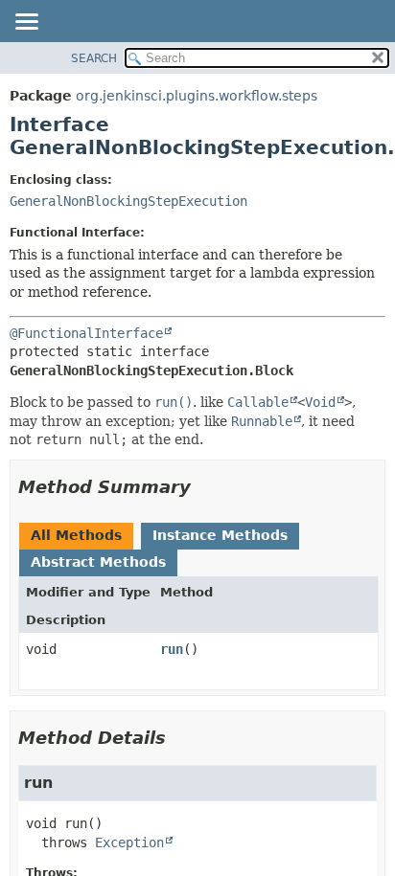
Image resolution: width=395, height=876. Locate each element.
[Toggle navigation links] (26, 23)
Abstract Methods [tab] (98, 562)
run (171, 649)
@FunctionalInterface (86, 333)
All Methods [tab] (76, 535)
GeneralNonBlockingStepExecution (128, 201)
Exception (129, 842)
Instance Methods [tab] (220, 535)
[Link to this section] (204, 487)
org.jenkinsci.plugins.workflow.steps (196, 95)
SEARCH (94, 58)
